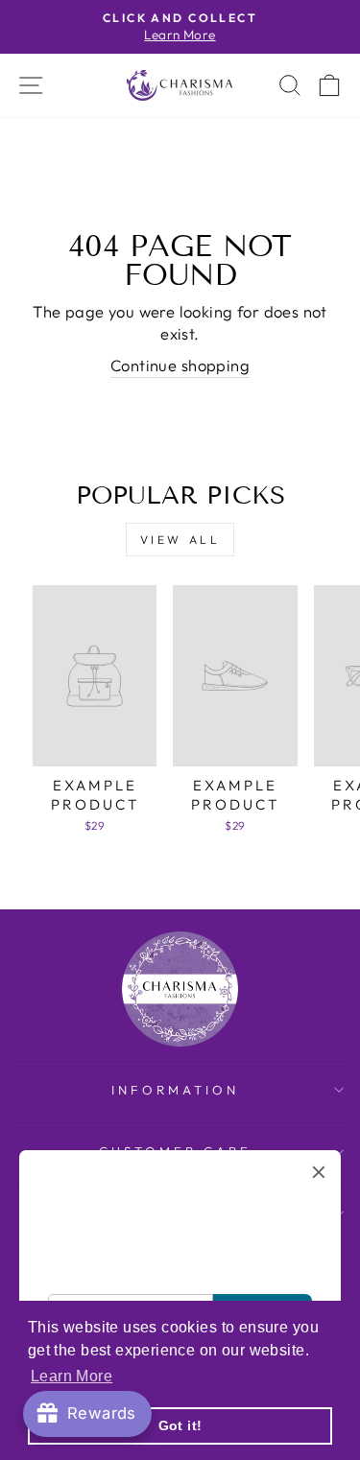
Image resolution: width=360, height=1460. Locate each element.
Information (175, 1089)
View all (180, 539)
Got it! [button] (180, 1425)
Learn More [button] (71, 1376)
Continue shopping (180, 365)
